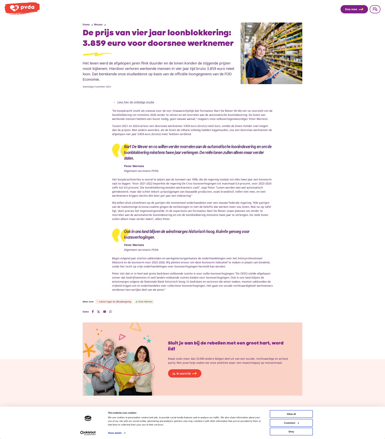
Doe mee (351, 9)
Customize (289, 423)
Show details (115, 433)
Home (86, 24)
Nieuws (98, 24)
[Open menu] (375, 9)
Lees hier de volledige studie (135, 102)
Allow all (291, 414)
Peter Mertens (145, 301)
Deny (291, 431)
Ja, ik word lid (181, 373)
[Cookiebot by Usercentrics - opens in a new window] (88, 433)
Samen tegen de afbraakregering (115, 301)
